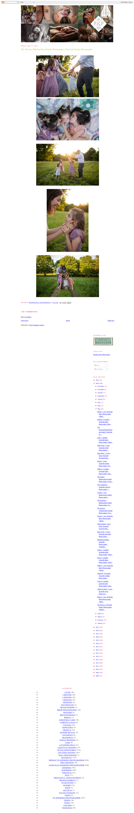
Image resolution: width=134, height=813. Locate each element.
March (100, 617)
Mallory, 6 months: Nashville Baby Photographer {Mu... (104, 471)
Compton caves (67, 722)
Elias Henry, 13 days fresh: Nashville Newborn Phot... (103, 455)
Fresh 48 (67, 730)
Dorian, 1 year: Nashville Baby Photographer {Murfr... (105, 518)
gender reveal (67, 732)
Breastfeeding (67, 715)
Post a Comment (26, 317)
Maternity (66, 757)
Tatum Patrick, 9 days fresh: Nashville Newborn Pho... (104, 526)
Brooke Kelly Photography (101, 355)
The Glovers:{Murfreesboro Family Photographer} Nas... (105, 510)
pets (67, 775)
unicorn (67, 805)
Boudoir (67, 712)
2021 (97, 634)
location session (66, 752)
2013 (97, 660)
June (99, 406)
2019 (97, 640)
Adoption (67, 702)
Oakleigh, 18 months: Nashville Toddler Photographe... (104, 575)
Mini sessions (67, 762)
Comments (99, 369)
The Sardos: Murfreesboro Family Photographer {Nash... (105, 479)
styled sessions (67, 793)
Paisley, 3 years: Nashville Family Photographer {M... (104, 463)
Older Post (111, 320)
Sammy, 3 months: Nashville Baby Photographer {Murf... (105, 552)
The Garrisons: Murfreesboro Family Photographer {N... (104, 502)
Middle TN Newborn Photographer (66, 760)
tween (67, 800)
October (100, 393)
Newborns (67, 770)
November (101, 389)
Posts (97, 365)
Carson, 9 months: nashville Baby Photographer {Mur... (104, 583)
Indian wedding (68, 740)
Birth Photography (67, 710)
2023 (97, 627)
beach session (67, 707)
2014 (97, 656)
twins (67, 803)
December (101, 386)
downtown (67, 727)
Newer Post (24, 320)
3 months (67, 695)
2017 (97, 647)
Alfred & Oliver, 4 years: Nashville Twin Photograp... (105, 591)
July (99, 402)
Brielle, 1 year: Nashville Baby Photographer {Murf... (105, 414)
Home (68, 320)
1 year (67, 692)
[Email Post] (60, 302)
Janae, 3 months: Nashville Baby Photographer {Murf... (105, 440)
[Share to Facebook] (68, 303)
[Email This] (63, 303)
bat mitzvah (67, 705)
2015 (97, 653)
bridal (67, 717)
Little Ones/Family (66, 750)
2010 (97, 669)
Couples (67, 725)
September (101, 396)
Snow (67, 788)
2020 (97, 637)
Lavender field (67, 745)
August (100, 399)
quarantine (68, 783)
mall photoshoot (68, 755)
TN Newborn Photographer (66, 798)
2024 (97, 383)
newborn (66, 768)
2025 (97, 380)
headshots (67, 737)
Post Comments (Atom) (36, 325)
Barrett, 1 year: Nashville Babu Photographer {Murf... (105, 599)
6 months (67, 697)
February (101, 620)
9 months (67, 700)
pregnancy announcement (67, 778)
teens (67, 795)
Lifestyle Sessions (67, 747)
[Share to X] (67, 303)
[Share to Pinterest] (70, 303)
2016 (97, 650)
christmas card (67, 720)
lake (67, 742)
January (100, 623)
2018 (97, 643)
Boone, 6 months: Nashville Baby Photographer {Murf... (105, 560)
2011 (97, 666)
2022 (97, 630)
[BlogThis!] (65, 303)
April (99, 613)
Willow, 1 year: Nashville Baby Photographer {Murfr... (105, 568)
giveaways (67, 735)
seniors (67, 785)
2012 (97, 663)
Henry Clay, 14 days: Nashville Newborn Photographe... (104, 534)
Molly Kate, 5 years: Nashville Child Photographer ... (103, 447)
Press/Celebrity (67, 780)
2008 (97, 676)
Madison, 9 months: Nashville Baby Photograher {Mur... (104, 421)
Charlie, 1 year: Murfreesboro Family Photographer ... (104, 494)
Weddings (67, 808)
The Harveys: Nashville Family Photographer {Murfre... (104, 607)
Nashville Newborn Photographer (66, 765)
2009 (97, 672)
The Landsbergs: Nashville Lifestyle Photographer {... (103, 487)
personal (67, 773)
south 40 (67, 790)
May (99, 409)
